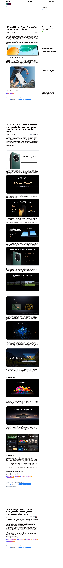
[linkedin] (16, 90)
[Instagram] (9, 1)
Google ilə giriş (13, 99)
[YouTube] (7, 1)
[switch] (49, 1)
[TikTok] (11, 1)
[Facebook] (8, 1)
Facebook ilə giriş (25, 99)
